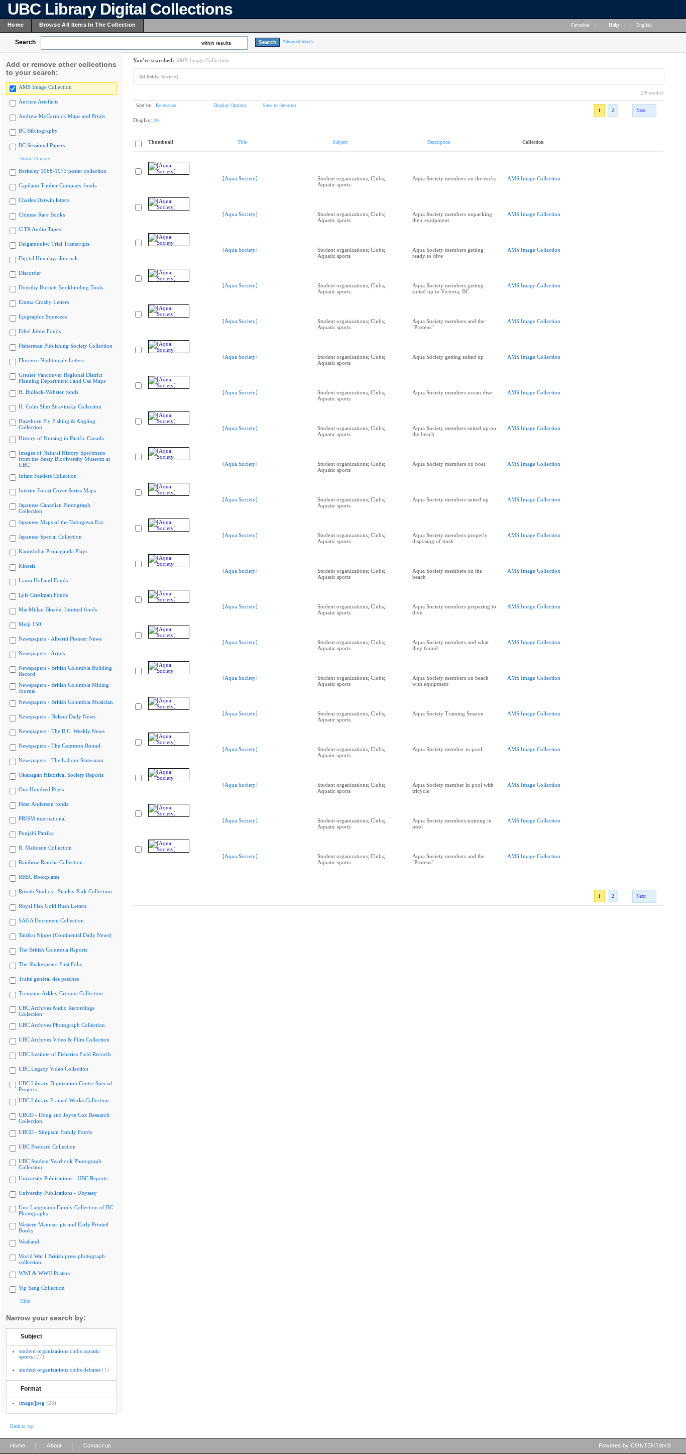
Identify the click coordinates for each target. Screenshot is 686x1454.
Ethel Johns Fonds (40, 331)
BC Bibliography (38, 131)
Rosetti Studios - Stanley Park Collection (65, 891)
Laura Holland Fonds (43, 580)
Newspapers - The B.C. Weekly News (61, 731)
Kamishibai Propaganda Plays (53, 551)
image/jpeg (32, 1403)
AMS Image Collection (45, 87)
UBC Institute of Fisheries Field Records (65, 1054)
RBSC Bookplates (39, 877)
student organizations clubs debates (59, 1370)
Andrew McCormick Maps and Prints (62, 116)
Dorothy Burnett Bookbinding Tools (61, 287)
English (644, 25)
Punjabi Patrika (36, 833)
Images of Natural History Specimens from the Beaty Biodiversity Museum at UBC (64, 459)
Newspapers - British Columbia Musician (66, 702)
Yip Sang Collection (42, 1288)
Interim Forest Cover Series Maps (57, 490)
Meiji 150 (30, 624)
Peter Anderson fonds (43, 804)
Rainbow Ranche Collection (51, 862)
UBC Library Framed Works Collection (64, 1100)
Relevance (166, 105)
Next (641, 110)
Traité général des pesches (49, 979)
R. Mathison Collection (45, 848)
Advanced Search (297, 41)
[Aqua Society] (240, 178)
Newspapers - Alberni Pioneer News (60, 639)
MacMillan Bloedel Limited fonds (58, 609)
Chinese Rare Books (42, 215)
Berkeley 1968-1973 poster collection (62, 171)
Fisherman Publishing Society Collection (65, 346)
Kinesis (27, 566)
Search (25, 42)
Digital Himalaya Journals (48, 258)
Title (242, 142)
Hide (25, 1301)
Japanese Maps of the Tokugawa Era (61, 522)
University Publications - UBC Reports (63, 1178)
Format (31, 1388)
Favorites (580, 25)
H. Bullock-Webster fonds (48, 392)
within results (216, 43)
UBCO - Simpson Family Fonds (55, 1132)
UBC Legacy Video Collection (53, 1069)
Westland (29, 1241)
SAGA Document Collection (51, 920)
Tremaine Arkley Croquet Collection (61, 993)
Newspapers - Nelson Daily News (57, 716)
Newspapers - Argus (42, 653)
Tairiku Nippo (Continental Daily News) (65, 935)
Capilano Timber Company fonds (57, 185)
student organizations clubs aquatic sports (59, 1354)
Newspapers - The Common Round (59, 746)
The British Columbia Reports (53, 950)
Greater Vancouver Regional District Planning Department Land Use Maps (62, 378)
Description (438, 142)
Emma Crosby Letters (44, 302)
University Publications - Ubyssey (58, 1193)
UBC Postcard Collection (47, 1147)
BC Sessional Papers (42, 145)
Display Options (230, 105)
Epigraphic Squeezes (43, 317)
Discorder (30, 273)
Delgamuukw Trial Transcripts (54, 244)
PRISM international (42, 818)
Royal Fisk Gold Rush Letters (52, 906)
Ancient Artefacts (38, 101)
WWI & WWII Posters (44, 1273)
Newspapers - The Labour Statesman (61, 760)
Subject (31, 1336)
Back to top (22, 1426)
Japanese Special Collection (50, 537)
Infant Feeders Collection (48, 476)
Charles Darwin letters (44, 200)
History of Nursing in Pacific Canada (61, 438)
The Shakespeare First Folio (51, 964)
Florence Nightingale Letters (51, 360)
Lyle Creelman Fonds (43, 595)
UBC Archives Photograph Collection (62, 1025)
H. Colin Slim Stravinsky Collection (60, 406)
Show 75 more (35, 158)
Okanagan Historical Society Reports (61, 775)
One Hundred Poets (41, 789)
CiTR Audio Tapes (40, 229)
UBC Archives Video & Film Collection (64, 1039)
